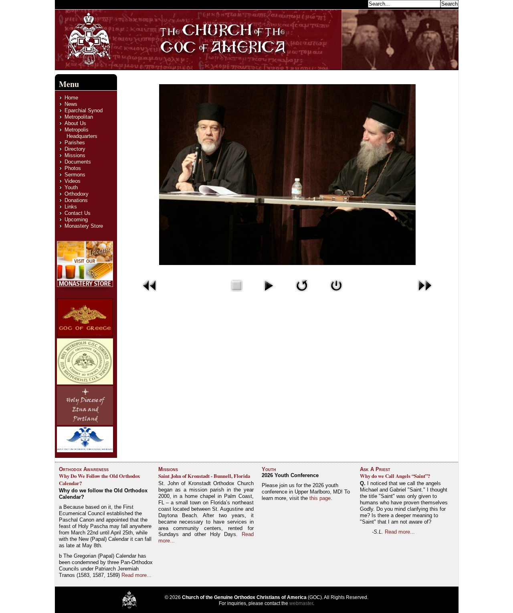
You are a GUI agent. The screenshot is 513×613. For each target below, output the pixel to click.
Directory (75, 149)
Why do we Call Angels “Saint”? (395, 475)
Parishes (75, 143)
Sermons (75, 175)
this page (320, 498)
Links (71, 207)
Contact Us (78, 213)
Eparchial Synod (84, 110)
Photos (73, 168)
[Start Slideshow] (268, 293)
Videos (73, 181)
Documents (78, 162)
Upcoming (76, 219)
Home (71, 98)
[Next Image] (424, 293)
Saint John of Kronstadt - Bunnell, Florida (204, 475)
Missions (75, 155)
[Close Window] (336, 293)
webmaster (301, 603)
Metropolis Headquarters (81, 133)
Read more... (136, 575)
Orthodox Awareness (84, 469)
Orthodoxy (77, 194)
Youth (71, 187)
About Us (75, 123)
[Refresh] (301, 293)
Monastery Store (84, 226)
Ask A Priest (375, 469)
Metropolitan (79, 117)
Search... (355, 3)
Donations (76, 200)
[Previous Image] (150, 293)
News (71, 104)
